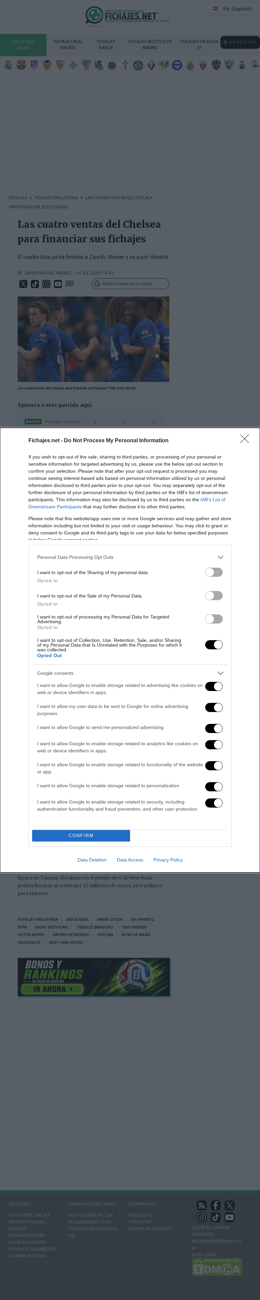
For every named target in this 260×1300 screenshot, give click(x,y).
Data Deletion (92, 859)
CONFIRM (81, 835)
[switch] (214, 572)
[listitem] (130, 557)
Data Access (130, 859)
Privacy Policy (168, 859)
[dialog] (130, 650)
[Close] (246, 440)
